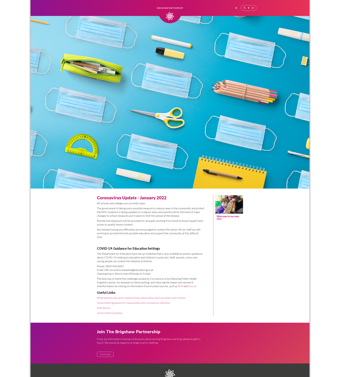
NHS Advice (103, 307)
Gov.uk (192, 286)
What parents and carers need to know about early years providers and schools (141, 297)
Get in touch (105, 354)
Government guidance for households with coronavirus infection (133, 302)
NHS (180, 286)
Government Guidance (109, 312)
